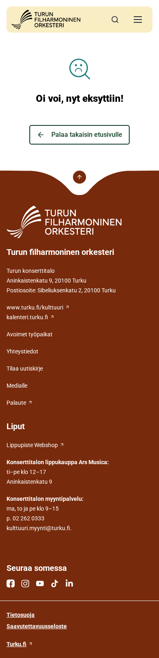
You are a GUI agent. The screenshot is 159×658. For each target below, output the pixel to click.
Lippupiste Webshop (32, 445)
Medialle (17, 385)
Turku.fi (16, 644)
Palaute (16, 402)
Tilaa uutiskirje (25, 368)
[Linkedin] (69, 583)
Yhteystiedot (22, 351)
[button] (138, 19)
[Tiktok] (55, 583)
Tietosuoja (21, 615)
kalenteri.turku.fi (27, 317)
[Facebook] (11, 583)
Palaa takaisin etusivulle (86, 134)
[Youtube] (40, 583)
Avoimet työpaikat (30, 334)
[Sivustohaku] (115, 19)
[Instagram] (25, 583)
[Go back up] (79, 177)
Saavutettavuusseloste (37, 626)
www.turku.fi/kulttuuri (35, 307)
